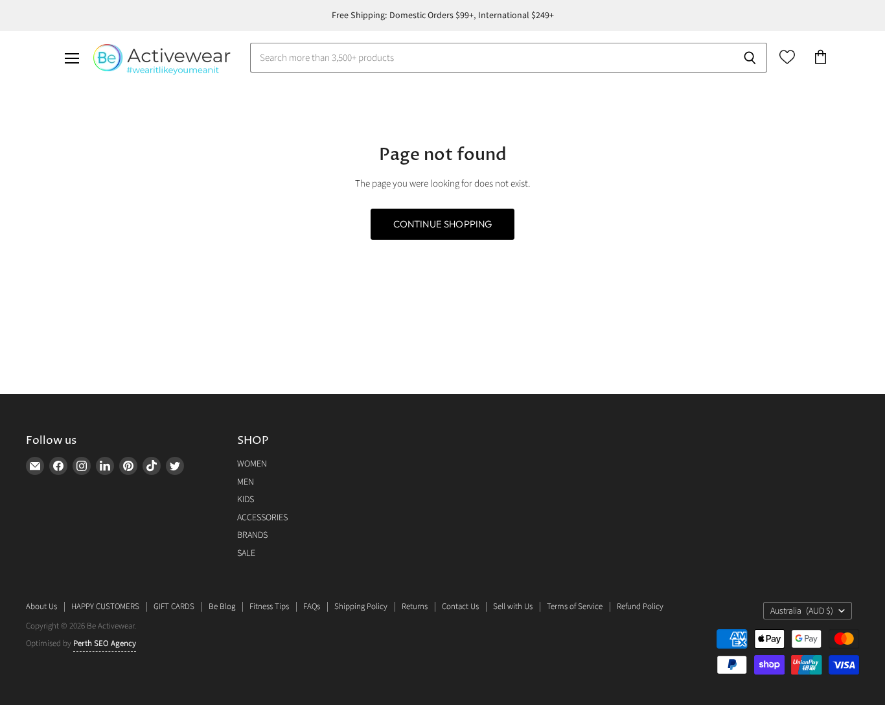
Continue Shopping (442, 224)
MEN (245, 482)
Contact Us (460, 606)
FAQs (311, 606)
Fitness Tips (269, 606)
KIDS (245, 499)
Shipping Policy (360, 606)
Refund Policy (640, 606)
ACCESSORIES (262, 517)
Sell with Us (513, 606)
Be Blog (222, 606)
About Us (41, 606)
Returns (415, 606)
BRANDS (252, 535)
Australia (801, 611)
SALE (246, 553)
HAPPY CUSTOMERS (105, 606)
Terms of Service (575, 606)
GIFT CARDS (174, 606)
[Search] (750, 58)
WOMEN (252, 463)
